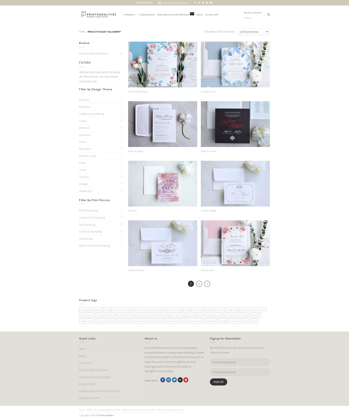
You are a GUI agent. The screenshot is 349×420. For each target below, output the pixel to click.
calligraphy (232, 309)
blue (187, 309)
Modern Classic (88, 156)
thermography (195, 321)
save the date (138, 321)
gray (190, 315)
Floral (82, 142)
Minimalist (85, 149)
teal (183, 321)
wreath (254, 321)
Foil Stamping (87, 224)
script (150, 321)
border (208, 309)
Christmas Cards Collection (95, 377)
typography (210, 321)
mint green (244, 315)
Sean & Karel (207, 270)
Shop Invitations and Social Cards (139, 409)
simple (159, 321)
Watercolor (86, 191)
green (198, 315)
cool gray (101, 315)
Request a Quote (89, 398)
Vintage (83, 184)
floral (119, 315)
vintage (222, 321)
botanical (219, 309)
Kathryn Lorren (208, 151)
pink (112, 321)
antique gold (86, 309)
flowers (128, 315)
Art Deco (84, 100)
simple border (172, 321)
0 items (247, 17)
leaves (206, 315)
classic (244, 309)
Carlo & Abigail (208, 210)
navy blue (102, 321)
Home (82, 31)
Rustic (82, 163)
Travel (83, 170)
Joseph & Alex (208, 91)
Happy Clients (87, 384)
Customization (147, 14)
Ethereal (84, 128)
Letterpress (86, 238)
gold (152, 315)
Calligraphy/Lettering (91, 114)
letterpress (217, 315)
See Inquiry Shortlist (253, 12)
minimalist (230, 315)
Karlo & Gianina (136, 270)
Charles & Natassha (138, 91)
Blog (82, 356)
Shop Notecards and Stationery (175, 14)
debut (111, 315)
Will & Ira (132, 210)
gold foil (161, 315)
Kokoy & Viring (135, 151)
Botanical (84, 106)
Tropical (84, 177)
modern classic (87, 321)
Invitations (129, 14)
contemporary (86, 315)
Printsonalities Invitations (93, 53)
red (118, 321)
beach (98, 309)
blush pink (197, 309)
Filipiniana (85, 135)
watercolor (234, 321)
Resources (85, 363)
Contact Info (211, 14)
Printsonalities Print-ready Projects (99, 391)
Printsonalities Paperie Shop (170, 409)
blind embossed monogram (150, 309)
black (106, 309)
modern (255, 315)
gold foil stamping (176, 315)
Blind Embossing (88, 210)
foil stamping (141, 315)
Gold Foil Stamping (90, 231)
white (245, 321)
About (200, 14)
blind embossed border (123, 309)
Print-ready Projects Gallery (107, 409)
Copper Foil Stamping (92, 217)
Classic (83, 121)
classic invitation (258, 309)
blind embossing (174, 309)
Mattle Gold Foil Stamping (94, 245)
